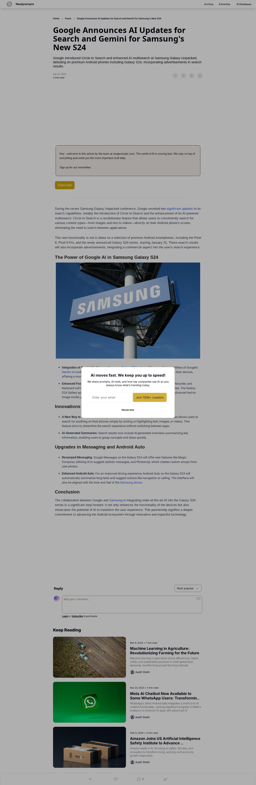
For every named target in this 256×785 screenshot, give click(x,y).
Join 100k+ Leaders (150, 397)
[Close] (168, 372)
